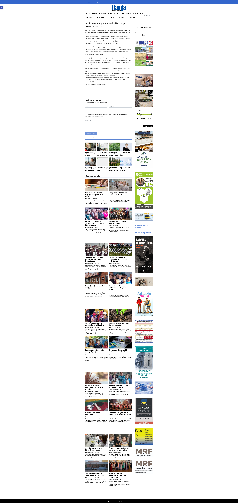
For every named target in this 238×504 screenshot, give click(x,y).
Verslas (110, 13)
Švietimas (122, 13)
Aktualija (94, 13)
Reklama (140, 1)
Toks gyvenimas (102, 13)
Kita (141, 17)
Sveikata (128, 13)
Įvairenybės (122, 17)
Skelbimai (146, 1)
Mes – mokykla (88, 26)
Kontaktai (151, 1)
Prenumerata (134, 1)
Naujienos (87, 13)
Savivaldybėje (88, 17)
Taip (138, 29)
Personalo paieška (143, 232)
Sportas (112, 17)
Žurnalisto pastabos (138, 13)
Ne (137, 32)
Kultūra (116, 13)
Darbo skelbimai (138, 70)
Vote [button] (144, 35)
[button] (1, 7)
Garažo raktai (100, 17)
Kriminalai (132, 17)
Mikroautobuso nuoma (142, 226)
